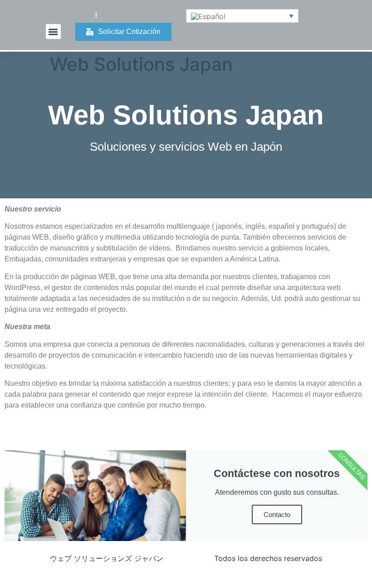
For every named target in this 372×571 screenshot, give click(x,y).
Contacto (277, 514)
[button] (53, 31)
